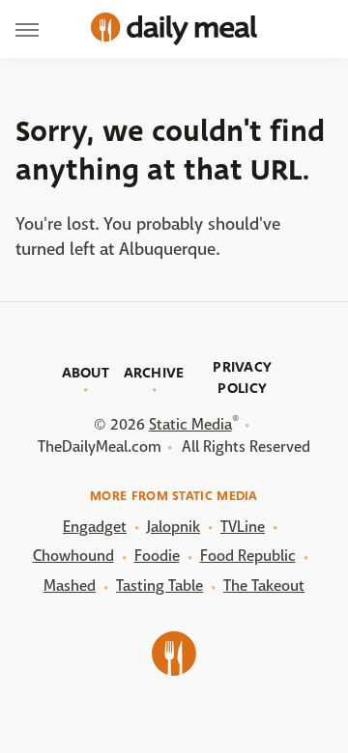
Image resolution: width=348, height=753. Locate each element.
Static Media (190, 424)
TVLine (242, 526)
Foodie (157, 555)
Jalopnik (173, 526)
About (86, 372)
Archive (154, 372)
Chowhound (73, 555)
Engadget (95, 526)
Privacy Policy (242, 377)
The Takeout (263, 585)
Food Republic (248, 555)
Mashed (70, 585)
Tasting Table (159, 585)
